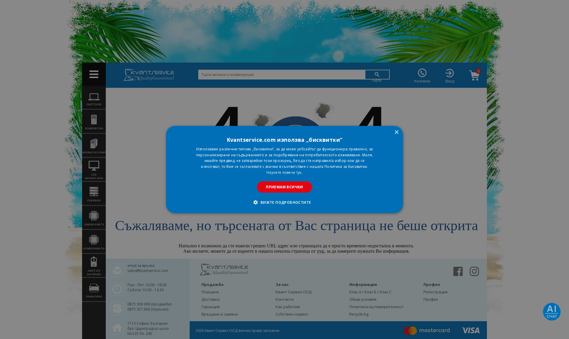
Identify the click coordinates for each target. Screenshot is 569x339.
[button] (284, 202)
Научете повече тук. (284, 172)
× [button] (396, 132)
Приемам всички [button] (284, 186)
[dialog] (284, 169)
